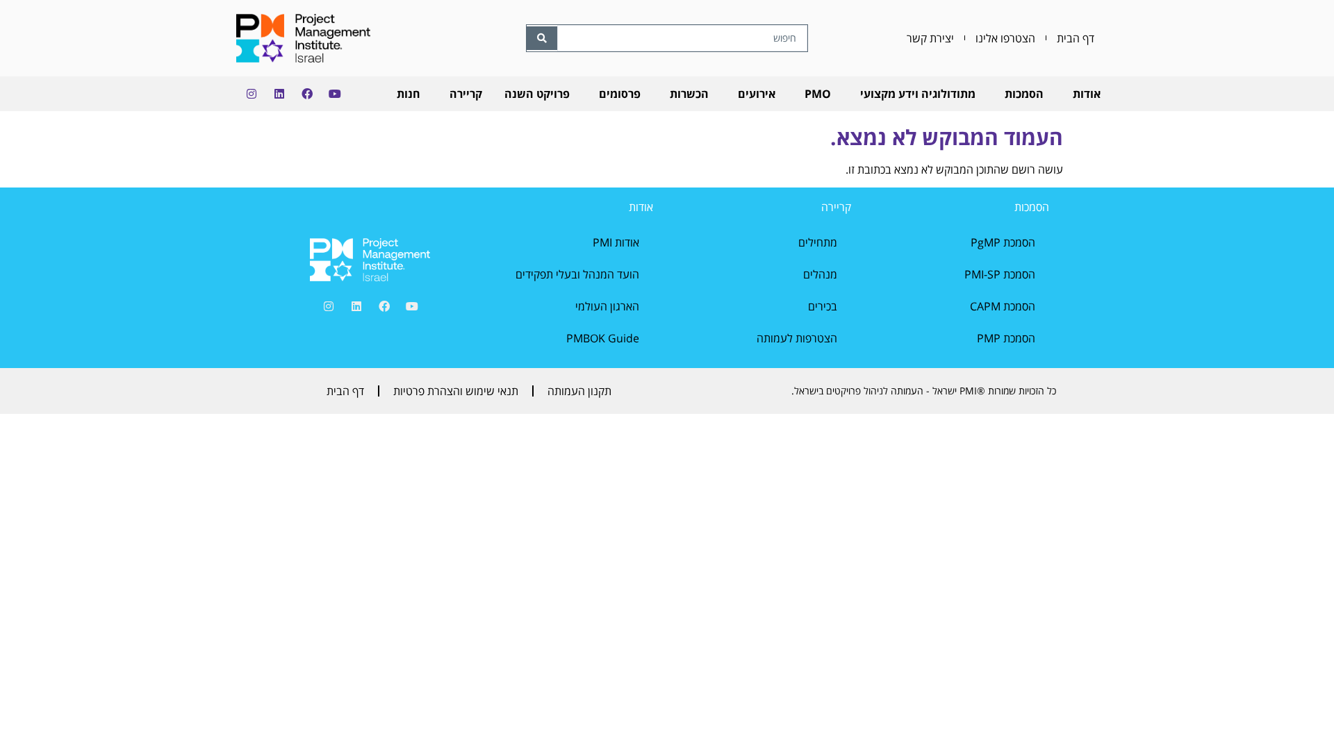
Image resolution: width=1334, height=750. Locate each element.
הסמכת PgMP (1003, 242)
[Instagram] (251, 94)
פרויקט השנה (537, 93)
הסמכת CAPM (1002, 306)
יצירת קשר (930, 38)
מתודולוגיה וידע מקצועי (917, 93)
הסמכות (1024, 93)
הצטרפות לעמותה (797, 338)
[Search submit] (542, 38)
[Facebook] (307, 94)
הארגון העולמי (607, 306)
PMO (818, 93)
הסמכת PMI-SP (999, 274)
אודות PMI (616, 242)
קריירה (466, 93)
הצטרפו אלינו (1005, 38)
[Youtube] (335, 94)
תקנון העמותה (579, 391)
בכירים (822, 306)
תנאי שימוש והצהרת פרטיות (455, 391)
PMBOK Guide (602, 338)
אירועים (756, 93)
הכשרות (689, 93)
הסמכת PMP (1006, 338)
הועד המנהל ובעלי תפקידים (577, 274)
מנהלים (820, 274)
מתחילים (817, 242)
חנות (408, 93)
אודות (1087, 93)
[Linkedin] (279, 94)
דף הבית (1075, 38)
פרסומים (620, 93)
